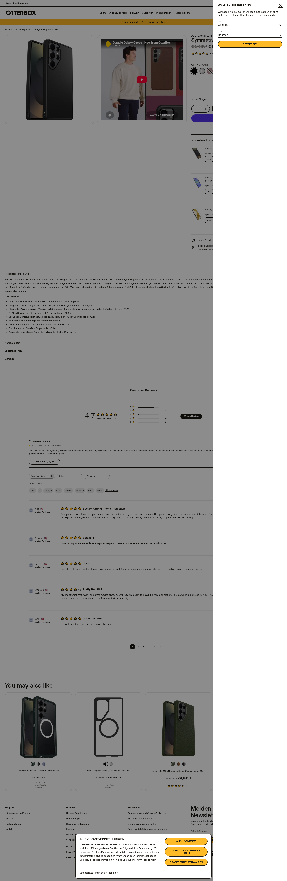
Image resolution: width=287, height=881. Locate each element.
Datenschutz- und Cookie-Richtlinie (98, 872)
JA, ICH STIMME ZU (186, 841)
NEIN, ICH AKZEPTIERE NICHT (186, 851)
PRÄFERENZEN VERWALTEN (186, 862)
